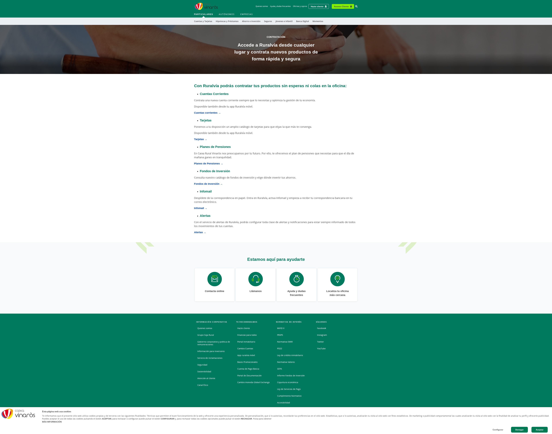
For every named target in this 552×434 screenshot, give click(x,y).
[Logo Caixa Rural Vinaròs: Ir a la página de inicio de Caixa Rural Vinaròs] (206, 6)
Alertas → (200, 232)
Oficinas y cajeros (300, 6)
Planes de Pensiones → (208, 163)
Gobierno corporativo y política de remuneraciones (213, 343)
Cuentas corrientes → (207, 112)
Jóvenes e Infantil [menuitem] (284, 21)
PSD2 (279, 348)
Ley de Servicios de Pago (289, 389)
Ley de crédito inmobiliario (290, 355)
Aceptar (539, 429)
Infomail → (200, 208)
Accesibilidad (283, 402)
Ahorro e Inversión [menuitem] (251, 21)
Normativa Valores (286, 362)
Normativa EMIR (285, 341)
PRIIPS (280, 335)
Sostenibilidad (204, 371)
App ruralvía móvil (246, 355)
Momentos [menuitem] (318, 21)
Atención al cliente (206, 378)
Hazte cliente (317, 6)
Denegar (519, 429)
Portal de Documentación (249, 375)
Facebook (321, 328)
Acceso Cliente (341, 6)
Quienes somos (262, 6)
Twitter (320, 341)
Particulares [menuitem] (203, 14)
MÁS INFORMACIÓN (52, 421)
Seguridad (202, 364)
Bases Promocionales (247, 362)
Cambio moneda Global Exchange (253, 382)
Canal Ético (202, 385)
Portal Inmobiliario (246, 341)
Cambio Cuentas (245, 348)
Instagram (322, 335)
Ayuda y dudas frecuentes (280, 6)
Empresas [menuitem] (246, 14)
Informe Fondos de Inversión (291, 375)
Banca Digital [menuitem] (302, 21)
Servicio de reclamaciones (209, 358)
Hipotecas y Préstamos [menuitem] (227, 21)
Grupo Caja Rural (205, 335)
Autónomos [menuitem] (227, 14)
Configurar (498, 429)
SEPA (279, 368)
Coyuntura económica (287, 382)
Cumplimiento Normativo (289, 395)
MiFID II (280, 328)
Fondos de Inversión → (208, 183)
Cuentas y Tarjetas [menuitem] (203, 21)
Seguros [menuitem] (268, 21)
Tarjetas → (200, 139)
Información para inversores (211, 351)
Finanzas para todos (247, 335)
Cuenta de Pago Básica (248, 368)
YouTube (321, 348)
